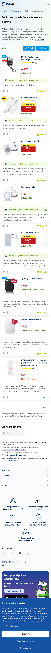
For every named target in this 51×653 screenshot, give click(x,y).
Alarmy (5, 11)
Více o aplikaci (12, 591)
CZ (6, 565)
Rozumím (25, 634)
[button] (25, 470)
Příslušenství (16, 11)
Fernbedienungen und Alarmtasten (14, 450)
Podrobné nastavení (25, 641)
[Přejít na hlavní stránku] (8, 4)
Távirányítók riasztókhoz (10, 460)
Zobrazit (45, 398)
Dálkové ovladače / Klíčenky (36, 11)
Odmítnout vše (25, 648)
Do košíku (44, 91)
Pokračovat (39, 40)
